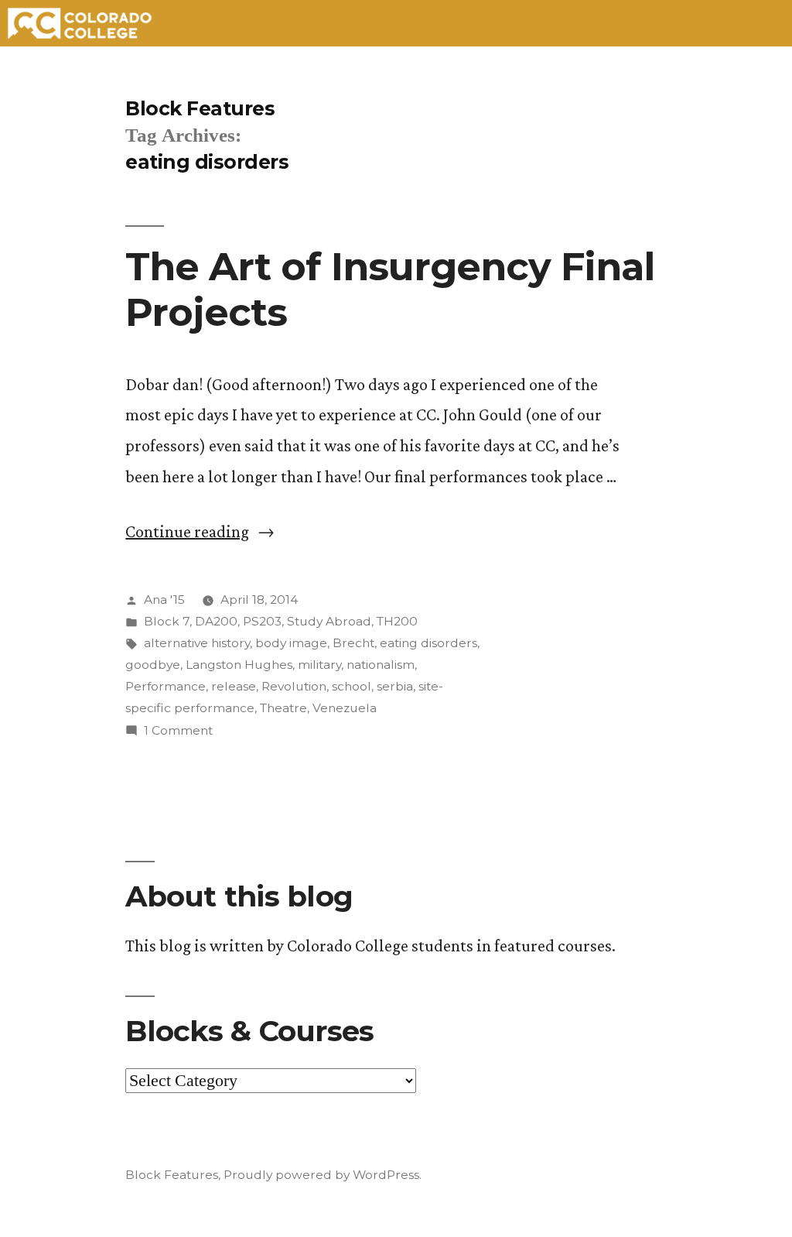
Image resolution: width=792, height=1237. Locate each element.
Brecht (353, 643)
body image (291, 643)
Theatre (283, 708)
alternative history (197, 643)
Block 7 (166, 621)
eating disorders (428, 643)
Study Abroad (329, 621)
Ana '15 (164, 599)
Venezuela (344, 708)
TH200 (397, 621)
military (319, 664)
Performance (165, 686)
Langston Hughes (239, 664)
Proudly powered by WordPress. (323, 1174)
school (351, 686)
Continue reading (200, 531)
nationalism (380, 664)
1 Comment (178, 730)
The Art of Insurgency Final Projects (389, 289)
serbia (395, 686)
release (233, 686)
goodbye (152, 664)
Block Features (200, 108)
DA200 (216, 621)
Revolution (293, 686)
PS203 (262, 621)
